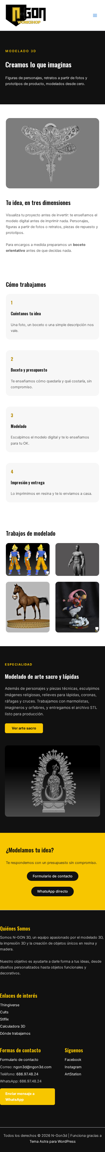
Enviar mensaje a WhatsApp (19, 1096)
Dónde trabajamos (15, 1033)
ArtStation (73, 1074)
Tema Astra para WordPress (53, 1141)
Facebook (73, 1059)
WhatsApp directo (52, 891)
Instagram (73, 1067)
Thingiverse (9, 1005)
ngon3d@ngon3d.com (32, 1067)
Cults (4, 1012)
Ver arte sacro (24, 728)
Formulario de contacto (53, 876)
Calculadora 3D (12, 1026)
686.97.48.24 (27, 1074)
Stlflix (4, 1019)
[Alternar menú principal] (95, 15)
